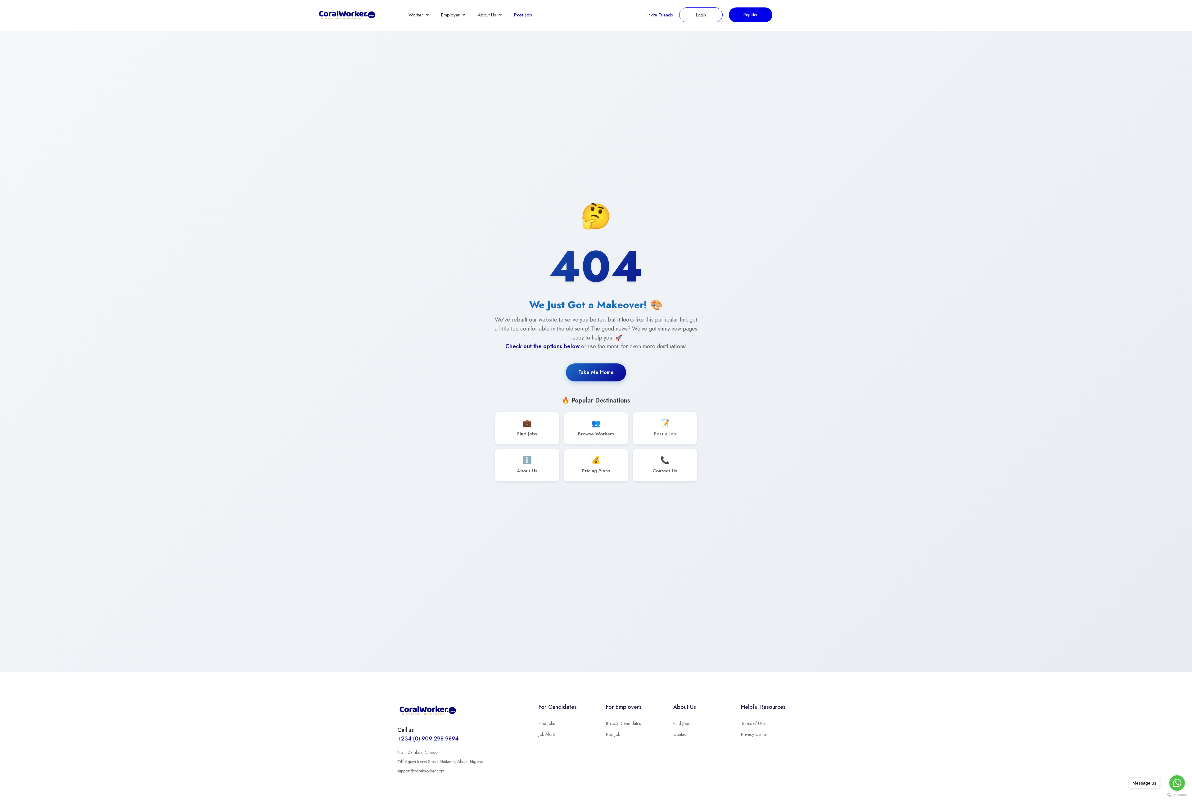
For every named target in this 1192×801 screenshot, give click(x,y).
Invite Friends (660, 14)
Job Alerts (547, 734)
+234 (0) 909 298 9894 (428, 739)
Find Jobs (547, 723)
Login (701, 15)
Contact (680, 734)
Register (750, 14)
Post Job (523, 14)
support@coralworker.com (421, 771)
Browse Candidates (623, 723)
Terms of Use (753, 723)
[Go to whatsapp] (1177, 783)
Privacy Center (754, 734)
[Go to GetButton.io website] (1177, 795)
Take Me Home (596, 372)
